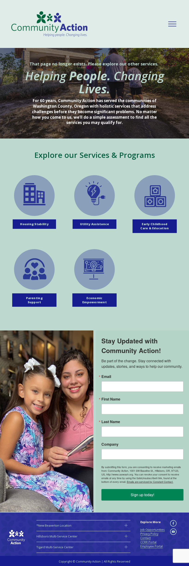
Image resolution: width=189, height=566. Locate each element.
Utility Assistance (94, 224)
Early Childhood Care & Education (154, 226)
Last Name (110, 422)
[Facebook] (173, 523)
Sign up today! (142, 494)
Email (106, 376)
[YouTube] (173, 531)
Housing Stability (34, 224)
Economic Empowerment (94, 300)
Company (109, 444)
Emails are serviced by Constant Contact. (150, 481)
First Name (110, 399)
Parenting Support (34, 300)
